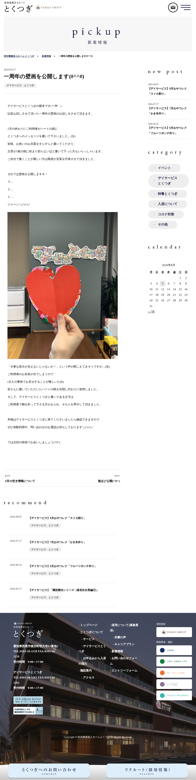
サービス (89, 639)
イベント (164, 168)
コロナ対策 (166, 214)
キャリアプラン (124, 644)
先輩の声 (120, 637)
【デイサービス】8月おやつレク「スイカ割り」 (57, 517)
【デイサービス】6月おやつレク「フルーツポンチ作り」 (63, 566)
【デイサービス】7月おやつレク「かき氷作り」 (57, 542)
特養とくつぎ (167, 194)
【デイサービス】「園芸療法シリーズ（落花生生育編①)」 (64, 590)
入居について (167, 204)
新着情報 (46, 56)
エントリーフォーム (124, 670)
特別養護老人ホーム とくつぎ (19, 56)
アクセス (89, 677)
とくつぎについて (91, 632)
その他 (163, 224)
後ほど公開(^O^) (109, 481)
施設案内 (86, 670)
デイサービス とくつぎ (20, 85)
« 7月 (151, 311)
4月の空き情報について (20, 481)
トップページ (88, 625)
